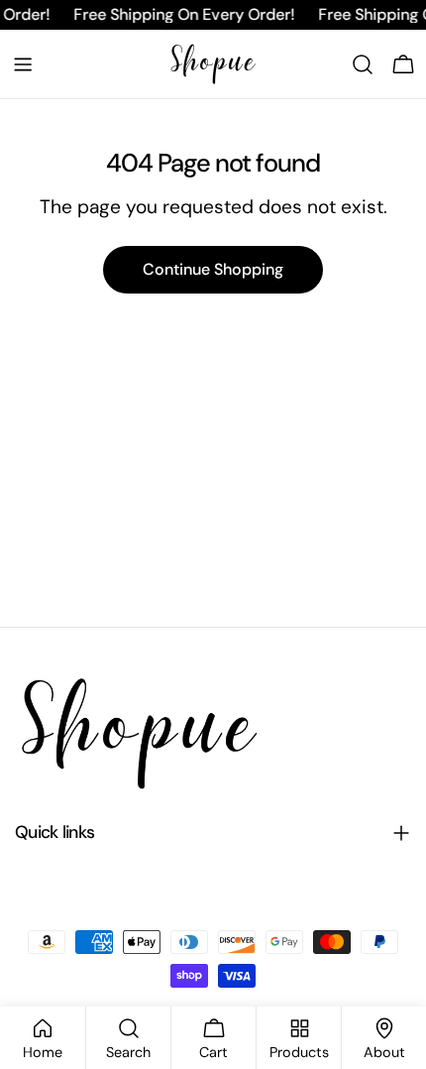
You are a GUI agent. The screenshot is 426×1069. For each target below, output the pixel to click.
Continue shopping (213, 269)
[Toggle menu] (23, 64)
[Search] (362, 64)
